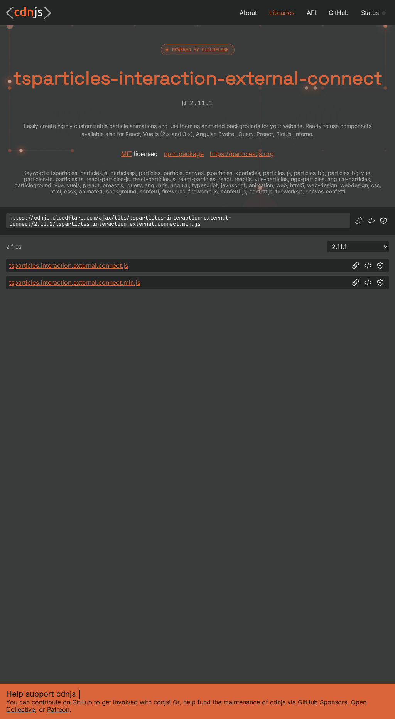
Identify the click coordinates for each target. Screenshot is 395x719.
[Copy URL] (358, 220)
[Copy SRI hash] (383, 220)
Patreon (58, 709)
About (248, 13)
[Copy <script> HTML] (371, 220)
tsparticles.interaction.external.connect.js (68, 265)
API (311, 13)
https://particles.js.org (242, 154)
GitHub (339, 13)
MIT (126, 154)
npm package (184, 154)
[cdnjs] (28, 13)
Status (370, 13)
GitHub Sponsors (322, 702)
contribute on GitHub (62, 702)
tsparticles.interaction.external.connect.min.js (74, 282)
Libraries (281, 13)
